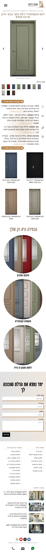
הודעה (41, 419)
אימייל (41, 403)
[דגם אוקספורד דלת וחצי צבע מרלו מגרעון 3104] (8, 86)
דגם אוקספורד (32, 11)
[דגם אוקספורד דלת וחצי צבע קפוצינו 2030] (3, 86)
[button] (6, 5)
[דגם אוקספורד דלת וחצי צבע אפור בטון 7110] (24, 86)
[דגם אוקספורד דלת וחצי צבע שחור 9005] (8, 93)
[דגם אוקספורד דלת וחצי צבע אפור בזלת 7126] (29, 86)
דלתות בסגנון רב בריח (23, 368)
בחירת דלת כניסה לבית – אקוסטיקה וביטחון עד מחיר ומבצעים (17, 516)
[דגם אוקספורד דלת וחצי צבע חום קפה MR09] (13, 93)
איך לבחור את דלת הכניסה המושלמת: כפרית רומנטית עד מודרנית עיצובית (16, 505)
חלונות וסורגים (23, 275)
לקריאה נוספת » (15, 111)
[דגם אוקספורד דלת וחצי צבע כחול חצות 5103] (13, 86)
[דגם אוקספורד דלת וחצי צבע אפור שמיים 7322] (39, 86)
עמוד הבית (40, 11)
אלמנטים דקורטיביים (23, 321)
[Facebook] (29, 539)
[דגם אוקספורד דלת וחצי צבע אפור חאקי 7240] (34, 86)
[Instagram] (25, 539)
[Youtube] (21, 539)
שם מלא (40, 395)
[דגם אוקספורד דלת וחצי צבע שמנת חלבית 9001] (3, 93)
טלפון (41, 411)
